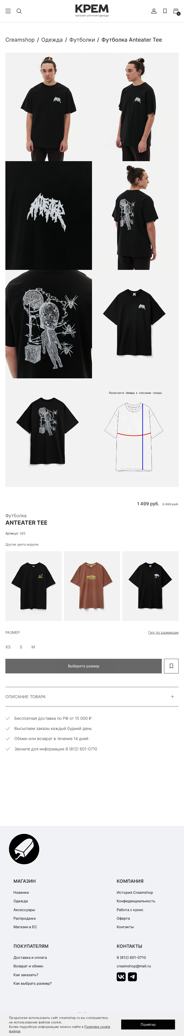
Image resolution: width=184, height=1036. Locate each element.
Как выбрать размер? (32, 983)
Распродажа (24, 918)
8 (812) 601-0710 (131, 957)
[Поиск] (19, 11)
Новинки (21, 892)
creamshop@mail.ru (134, 966)
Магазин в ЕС (25, 927)
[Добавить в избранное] (171, 666)
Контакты (125, 927)
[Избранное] (165, 11)
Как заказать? (25, 975)
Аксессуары (24, 909)
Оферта (123, 918)
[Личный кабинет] (154, 11)
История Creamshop (135, 892)
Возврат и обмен (28, 966)
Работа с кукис (130, 909)
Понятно (148, 1024)
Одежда (20, 901)
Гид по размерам (163, 632)
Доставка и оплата (30, 957)
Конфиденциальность (136, 901)
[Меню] (8, 11)
